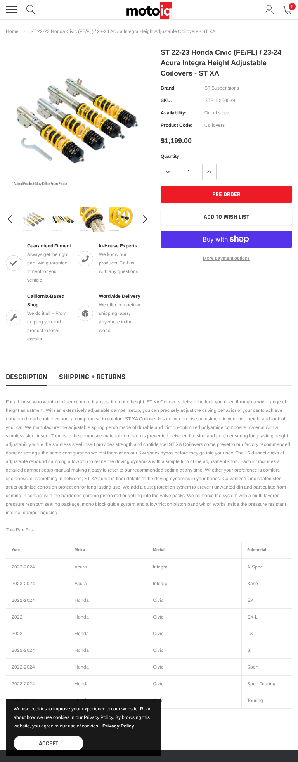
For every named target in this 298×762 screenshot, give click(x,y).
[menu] (11, 10)
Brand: (168, 88)
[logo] (149, 9)
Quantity (170, 156)
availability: (174, 113)
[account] (269, 9)
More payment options (226, 258)
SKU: (166, 100)
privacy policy (118, 726)
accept (48, 744)
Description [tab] (26, 377)
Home (12, 31)
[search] (31, 9)
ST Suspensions (221, 88)
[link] (34, 219)
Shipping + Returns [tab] (92, 377)
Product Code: (176, 125)
